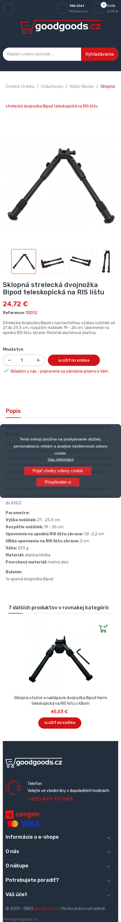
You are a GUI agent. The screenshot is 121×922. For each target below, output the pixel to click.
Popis (13, 411)
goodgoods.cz (47, 908)
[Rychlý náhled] (13, 624)
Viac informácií (61, 459)
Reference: (14, 312)
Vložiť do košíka (73, 360)
